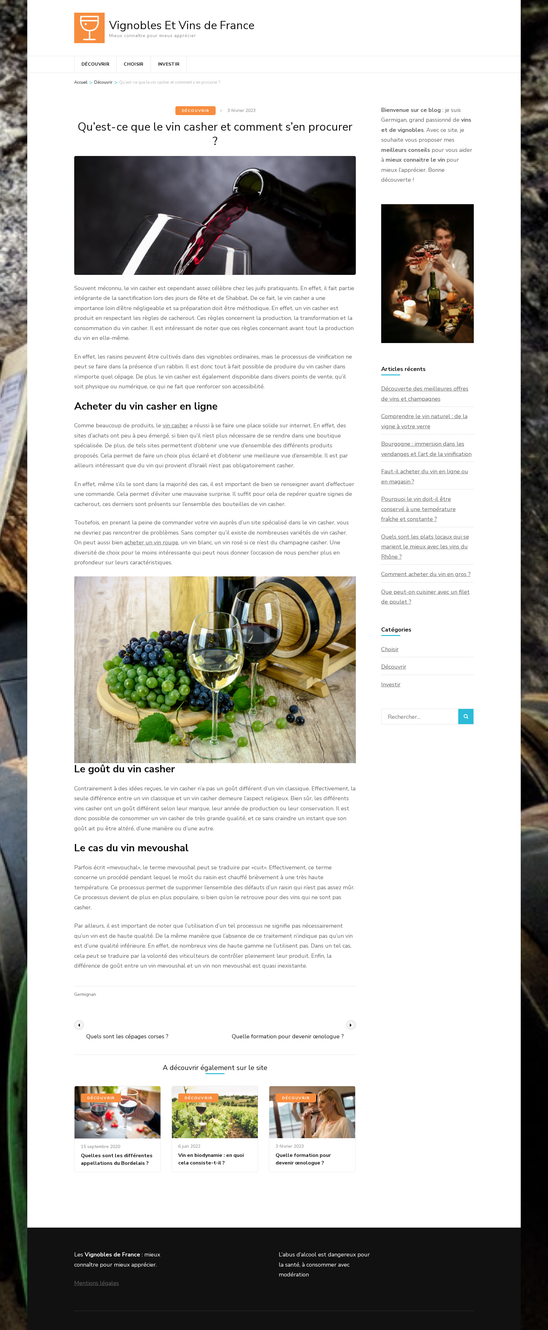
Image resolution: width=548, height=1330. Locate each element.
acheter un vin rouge (151, 542)
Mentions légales (96, 1283)
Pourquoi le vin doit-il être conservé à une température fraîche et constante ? (418, 509)
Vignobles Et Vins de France (181, 25)
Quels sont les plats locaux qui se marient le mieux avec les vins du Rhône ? (425, 547)
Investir (169, 64)
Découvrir (95, 64)
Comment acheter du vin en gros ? (426, 574)
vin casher (175, 425)
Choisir (133, 64)
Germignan (85, 994)
